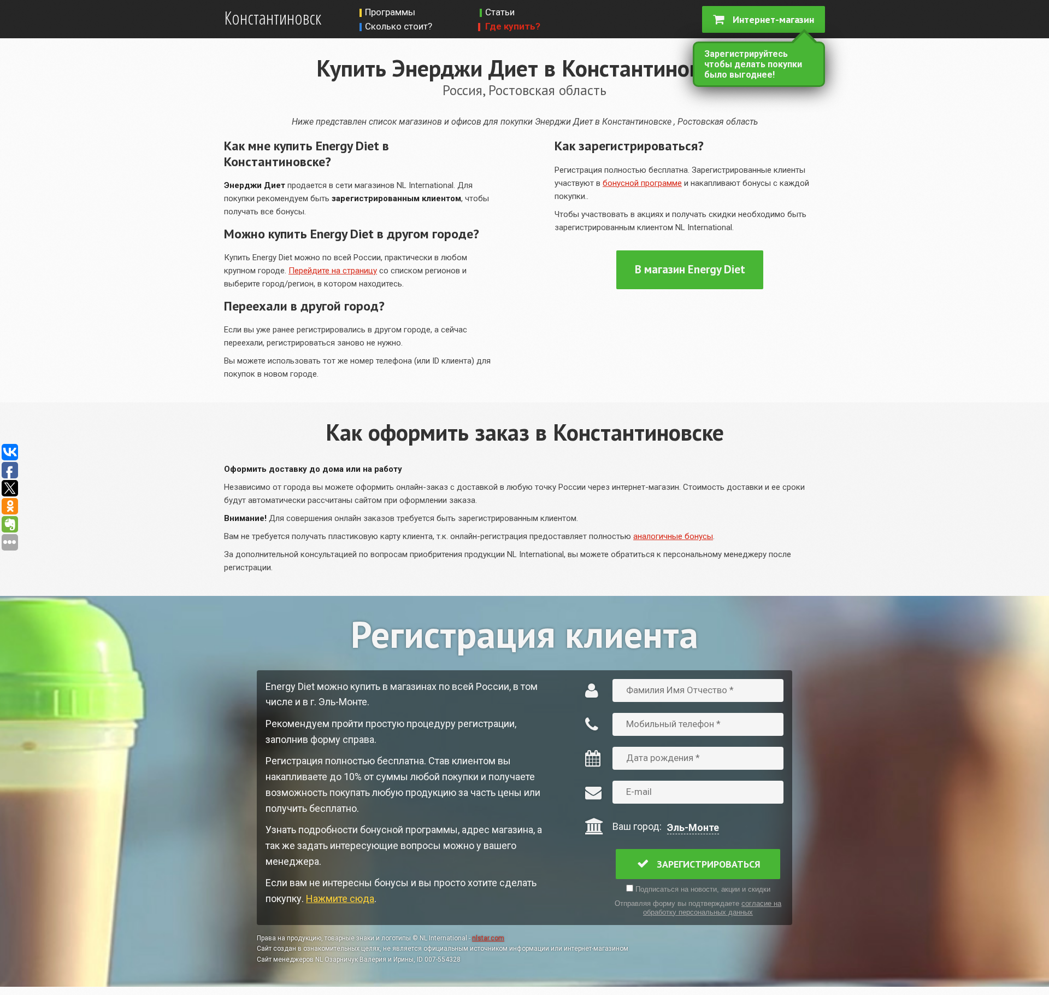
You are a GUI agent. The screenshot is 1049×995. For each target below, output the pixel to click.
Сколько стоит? (398, 26)
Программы (390, 12)
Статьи (500, 12)
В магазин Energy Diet (690, 269)
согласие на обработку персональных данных (712, 907)
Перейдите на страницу (332, 271)
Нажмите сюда (340, 898)
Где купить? (512, 26)
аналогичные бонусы (673, 536)
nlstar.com (488, 938)
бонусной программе (642, 183)
